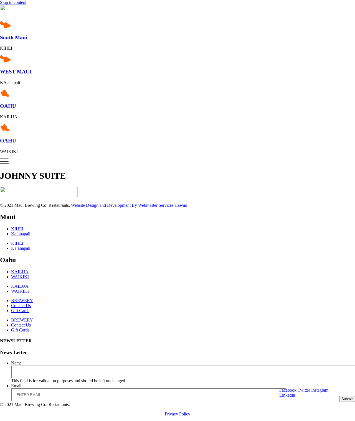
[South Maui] (6, 26)
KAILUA (20, 271)
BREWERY (22, 300)
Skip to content (13, 2)
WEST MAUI (16, 72)
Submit (347, 399)
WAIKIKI (20, 276)
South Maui (13, 37)
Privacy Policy (177, 414)
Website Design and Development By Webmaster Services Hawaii (129, 205)
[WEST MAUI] (6, 60)
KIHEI (17, 228)
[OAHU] (6, 95)
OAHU (8, 106)
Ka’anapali (20, 233)
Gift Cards (20, 310)
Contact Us (21, 305)
